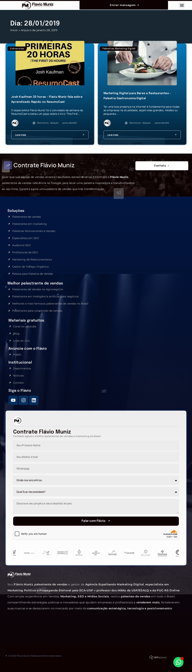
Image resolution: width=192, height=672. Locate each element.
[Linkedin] (33, 400)
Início (14, 30)
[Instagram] (23, 400)
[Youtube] (13, 400)
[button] (182, 5)
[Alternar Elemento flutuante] (178, 662)
